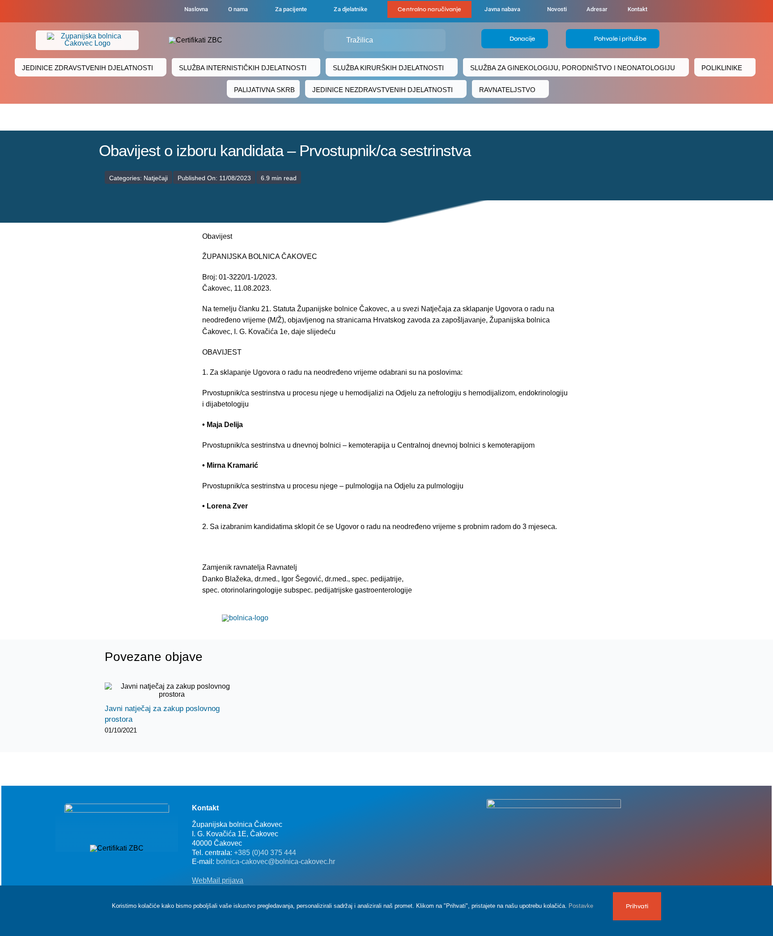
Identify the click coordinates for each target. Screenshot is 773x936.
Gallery (179, 691)
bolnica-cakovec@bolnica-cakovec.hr (275, 861)
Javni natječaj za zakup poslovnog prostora (164, 691)
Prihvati (637, 906)
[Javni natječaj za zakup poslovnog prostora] (172, 690)
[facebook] (128, 11)
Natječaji (156, 178)
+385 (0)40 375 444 (265, 852)
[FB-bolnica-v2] (554, 802)
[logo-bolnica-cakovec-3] (245, 618)
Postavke (582, 905)
